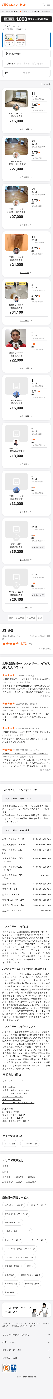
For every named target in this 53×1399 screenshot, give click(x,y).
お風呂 (14, 953)
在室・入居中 (10, 1143)
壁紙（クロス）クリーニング (15, 1120)
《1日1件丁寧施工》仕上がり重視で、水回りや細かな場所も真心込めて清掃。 (26, 679)
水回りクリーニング (38, 1205)
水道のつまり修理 (32, 1283)
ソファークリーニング (12, 1117)
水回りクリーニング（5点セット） (18, 1102)
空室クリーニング (30, 1143)
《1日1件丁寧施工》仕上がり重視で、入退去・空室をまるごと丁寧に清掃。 (26, 707)
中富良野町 (7, 1182)
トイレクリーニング (11, 1099)
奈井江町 (32, 1176)
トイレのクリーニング (29, 953)
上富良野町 (19, 1176)
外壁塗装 (29, 1266)
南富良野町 (31, 1182)
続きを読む (45, 695)
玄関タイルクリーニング (30, 1274)
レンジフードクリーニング (14, 1093)
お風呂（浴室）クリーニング (15, 1090)
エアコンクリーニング (39, 950)
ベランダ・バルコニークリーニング (19, 1257)
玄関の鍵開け (10, 1292)
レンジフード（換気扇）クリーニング (20, 1248)
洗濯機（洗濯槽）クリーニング (17, 1231)
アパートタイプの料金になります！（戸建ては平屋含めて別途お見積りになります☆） (26, 753)
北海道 (5, 1166)
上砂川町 (6, 1176)
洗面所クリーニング (13, 1222)
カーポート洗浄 (11, 1283)
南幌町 (19, 1182)
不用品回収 (18, 1016)
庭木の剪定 (9, 1274)
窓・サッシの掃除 (10, 1111)
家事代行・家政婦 (12, 1266)
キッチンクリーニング (12, 1096)
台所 (6, 953)
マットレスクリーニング (13, 1114)
